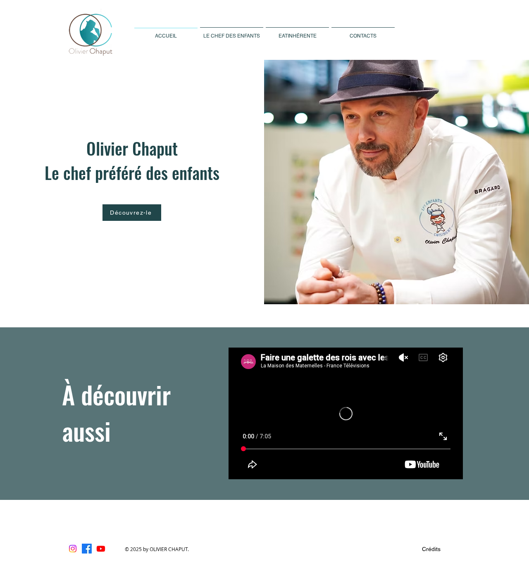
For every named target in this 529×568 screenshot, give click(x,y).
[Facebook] (87, 549)
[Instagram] (73, 549)
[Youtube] (101, 549)
